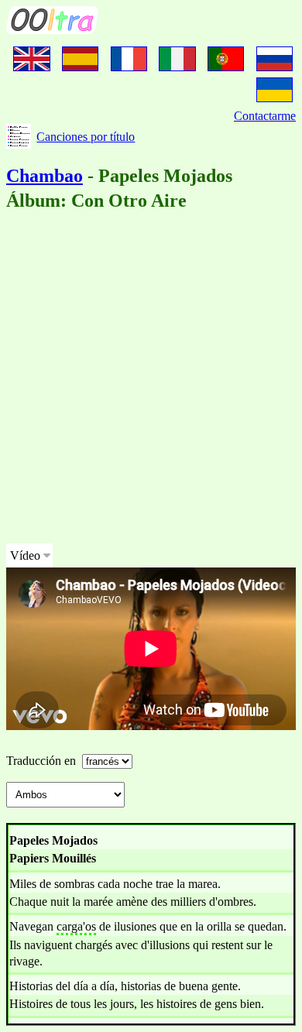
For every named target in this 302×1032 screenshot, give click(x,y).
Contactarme (265, 115)
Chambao (44, 176)
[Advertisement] (151, 380)
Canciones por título (85, 136)
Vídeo (25, 555)
